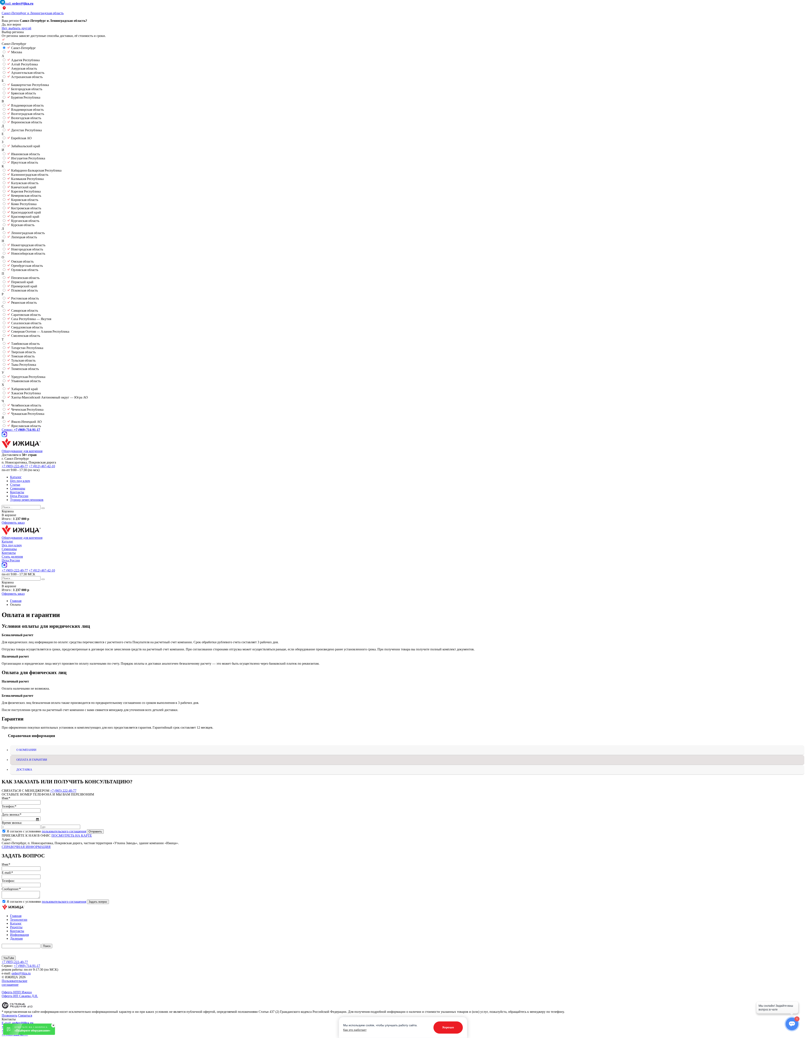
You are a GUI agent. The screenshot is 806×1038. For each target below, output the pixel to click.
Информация (19, 934)
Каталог (16, 477)
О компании (26, 749)
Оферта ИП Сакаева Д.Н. (20, 996)
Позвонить (9, 1015)
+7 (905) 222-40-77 (15, 466)
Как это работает (354, 1029)
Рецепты (16, 927)
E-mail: (17, 3)
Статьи (15, 484)
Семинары (17, 488)
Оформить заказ (13, 522)
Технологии (18, 919)
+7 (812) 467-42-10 (42, 466)
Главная (15, 916)
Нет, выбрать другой (16, 28)
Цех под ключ (20, 481)
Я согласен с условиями (46, 831)
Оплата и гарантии (31, 759)
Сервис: (21, 429)
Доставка (24, 769)
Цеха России (19, 496)
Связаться (25, 1015)
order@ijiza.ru (21, 973)
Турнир (26, 499)
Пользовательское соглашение (14, 982)
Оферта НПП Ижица (17, 992)
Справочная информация (26, 847)
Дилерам (16, 938)
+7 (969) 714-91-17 (27, 966)
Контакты (17, 492)
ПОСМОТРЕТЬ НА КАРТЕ (71, 835)
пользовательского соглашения (64, 831)
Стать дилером (12, 556)
